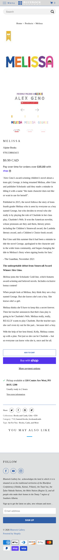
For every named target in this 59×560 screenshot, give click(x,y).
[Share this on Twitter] (11, 410)
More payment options (29, 368)
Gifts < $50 (33, 415)
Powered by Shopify (12, 533)
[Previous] (22, 109)
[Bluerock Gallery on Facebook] (6, 471)
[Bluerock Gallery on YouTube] (13, 471)
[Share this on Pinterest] (24, 410)
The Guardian (11, 259)
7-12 (13, 419)
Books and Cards (21, 415)
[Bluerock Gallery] (29, 3)
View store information (16, 394)
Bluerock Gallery (17, 530)
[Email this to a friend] (31, 410)
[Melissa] (29, 68)
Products (29, 23)
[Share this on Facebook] (18, 410)
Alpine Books (9, 147)
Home (19, 23)
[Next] (36, 109)
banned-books (22, 419)
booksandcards (35, 419)
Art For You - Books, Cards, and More (23, 423)
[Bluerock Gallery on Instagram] (21, 471)
